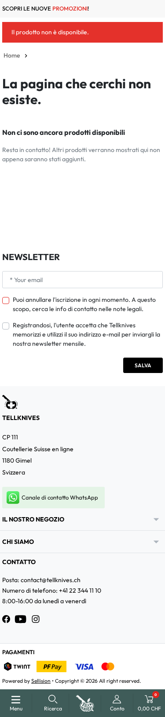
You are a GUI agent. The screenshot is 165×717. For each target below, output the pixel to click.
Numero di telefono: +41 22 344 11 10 (51, 590)
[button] (52, 703)
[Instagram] (35, 619)
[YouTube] (21, 619)
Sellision (41, 680)
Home (12, 55)
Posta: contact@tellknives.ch (41, 580)
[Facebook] (6, 619)
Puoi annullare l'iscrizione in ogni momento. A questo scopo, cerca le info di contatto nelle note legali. (84, 304)
